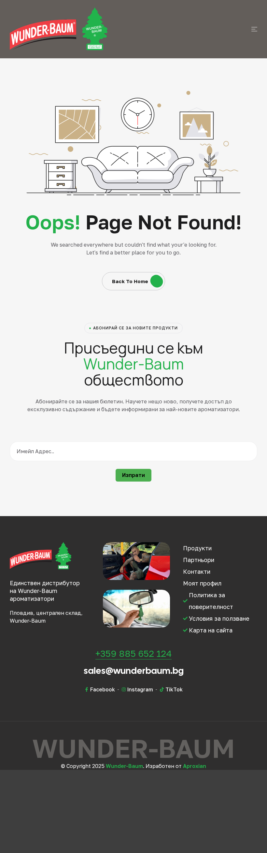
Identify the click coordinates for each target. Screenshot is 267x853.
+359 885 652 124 (133, 653)
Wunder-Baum (124, 766)
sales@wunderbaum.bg (134, 670)
